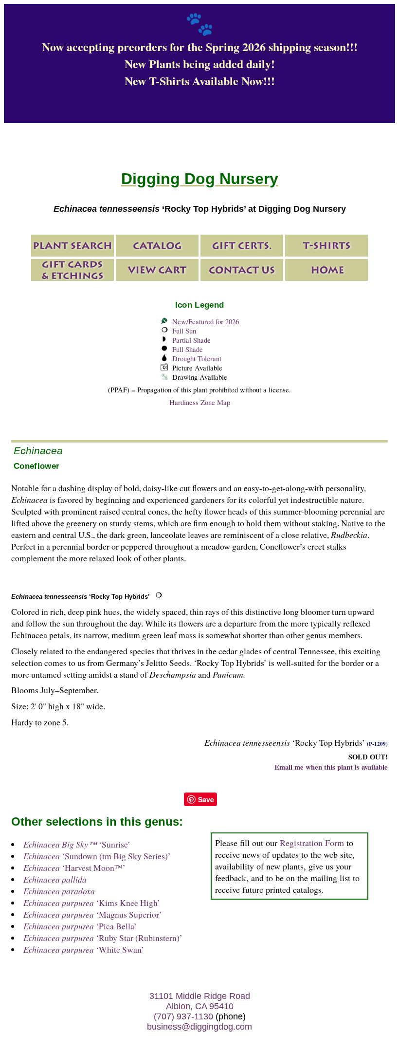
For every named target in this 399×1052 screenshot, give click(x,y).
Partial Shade (191, 340)
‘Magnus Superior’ (92, 914)
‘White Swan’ (83, 949)
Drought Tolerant (196, 358)
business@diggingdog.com (199, 1027)
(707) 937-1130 (183, 1016)
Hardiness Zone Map (199, 402)
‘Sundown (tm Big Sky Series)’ (97, 856)
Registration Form (312, 843)
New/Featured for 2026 (205, 321)
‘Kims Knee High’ (91, 902)
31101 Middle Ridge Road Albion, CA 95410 (199, 1001)
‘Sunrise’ (76, 844)
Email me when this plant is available (331, 767)
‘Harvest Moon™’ (74, 867)
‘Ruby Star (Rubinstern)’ (102, 937)
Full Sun (184, 330)
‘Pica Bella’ (80, 926)
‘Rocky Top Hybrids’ (80, 596)
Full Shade (187, 349)
